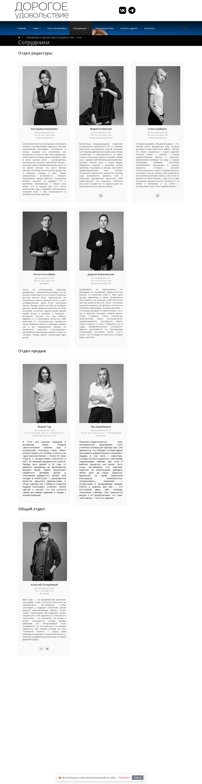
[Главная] (19, 37)
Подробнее (124, 777)
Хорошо (137, 777)
